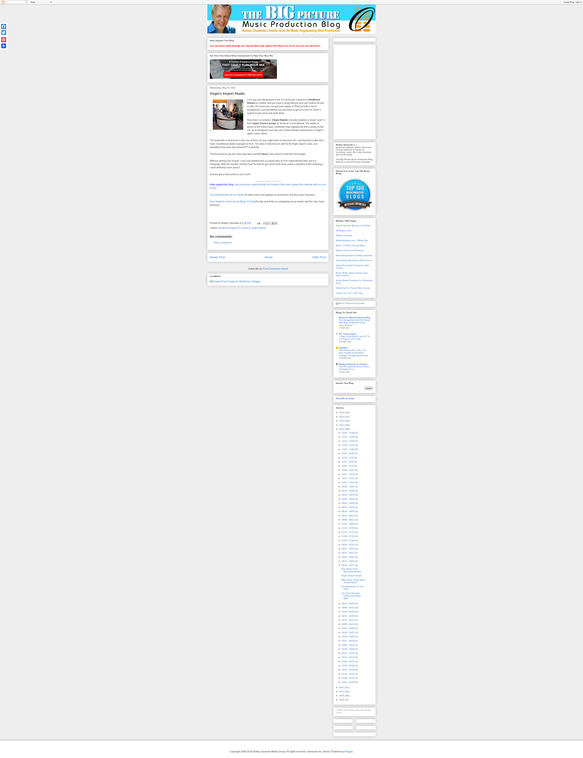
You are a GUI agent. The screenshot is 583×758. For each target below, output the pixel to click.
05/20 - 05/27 (348, 565)
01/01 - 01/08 (348, 682)
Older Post (319, 257)
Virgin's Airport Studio (351, 575)
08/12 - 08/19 (348, 515)
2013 (342, 425)
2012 (342, 429)
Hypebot (343, 348)
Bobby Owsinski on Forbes (353, 364)
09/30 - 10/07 (348, 486)
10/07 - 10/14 (348, 482)
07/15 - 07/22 (348, 532)
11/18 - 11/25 (348, 457)
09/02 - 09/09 (348, 503)
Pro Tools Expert (347, 334)
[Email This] (264, 223)
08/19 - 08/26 (348, 511)
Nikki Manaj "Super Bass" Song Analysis (353, 581)
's (210, 130)
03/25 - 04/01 (348, 632)
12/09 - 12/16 (348, 445)
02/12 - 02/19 (348, 657)
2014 (342, 421)
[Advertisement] (354, 91)
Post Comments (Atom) (275, 268)
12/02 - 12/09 (348, 449)
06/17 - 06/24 (348, 548)
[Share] (4, 46)
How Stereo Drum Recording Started (351, 570)
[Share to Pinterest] (276, 223)
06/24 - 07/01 (348, 544)
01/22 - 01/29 (348, 669)
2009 (342, 695)
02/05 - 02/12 (348, 661)
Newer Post (217, 257)
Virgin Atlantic (258, 228)
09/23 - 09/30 (348, 490)
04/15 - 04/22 (348, 620)
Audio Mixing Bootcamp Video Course (354, 260)
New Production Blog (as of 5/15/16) (353, 225)
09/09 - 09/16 (348, 499)
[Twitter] (4, 32)
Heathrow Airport (227, 228)
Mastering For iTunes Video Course (353, 288)
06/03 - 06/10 (348, 557)
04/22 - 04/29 (348, 616)
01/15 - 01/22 (348, 674)
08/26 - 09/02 (348, 507)
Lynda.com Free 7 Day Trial (349, 293)
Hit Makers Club (343, 230)
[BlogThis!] (267, 223)
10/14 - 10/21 (348, 478)
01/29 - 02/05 (348, 665)
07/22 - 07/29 (348, 528)
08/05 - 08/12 (348, 519)
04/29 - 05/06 (348, 611)
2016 (342, 412)
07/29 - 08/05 (348, 524)
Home (269, 257)
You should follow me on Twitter (227, 195)
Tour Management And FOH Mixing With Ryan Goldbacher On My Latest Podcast (354, 322)
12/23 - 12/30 (348, 437)
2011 (341, 687)
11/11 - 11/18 (348, 462)
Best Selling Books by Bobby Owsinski (354, 255)
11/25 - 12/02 (348, 453)
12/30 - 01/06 (348, 433)
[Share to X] (270, 223)
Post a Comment (223, 242)
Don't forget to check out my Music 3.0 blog (233, 201)
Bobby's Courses (344, 235)
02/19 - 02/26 (348, 653)
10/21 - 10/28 (348, 474)
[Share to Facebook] (273, 223)
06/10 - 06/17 (348, 553)
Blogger (348, 751)
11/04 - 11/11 (348, 466)
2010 (342, 691)
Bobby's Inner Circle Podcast (349, 250)
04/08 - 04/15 (348, 624)
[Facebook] (4, 26)
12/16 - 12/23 (348, 441)
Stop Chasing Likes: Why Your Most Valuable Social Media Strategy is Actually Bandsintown (353, 353)
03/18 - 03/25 (348, 636)
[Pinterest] (4, 40)
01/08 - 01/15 (348, 678)
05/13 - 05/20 (348, 603)
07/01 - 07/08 (348, 540)
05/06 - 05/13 (348, 607)
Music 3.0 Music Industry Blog (350, 245)
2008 (342, 700)
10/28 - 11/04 (348, 470)
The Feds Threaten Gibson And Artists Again (351, 596)
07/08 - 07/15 (348, 536)
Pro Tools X (244, 228)
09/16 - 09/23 (348, 495)
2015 (342, 416)
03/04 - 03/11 (348, 645)
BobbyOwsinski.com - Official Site (352, 240)
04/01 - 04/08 (348, 628)
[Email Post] (258, 223)
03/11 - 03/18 (348, 640)
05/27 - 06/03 (348, 561)
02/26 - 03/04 (348, 649)
